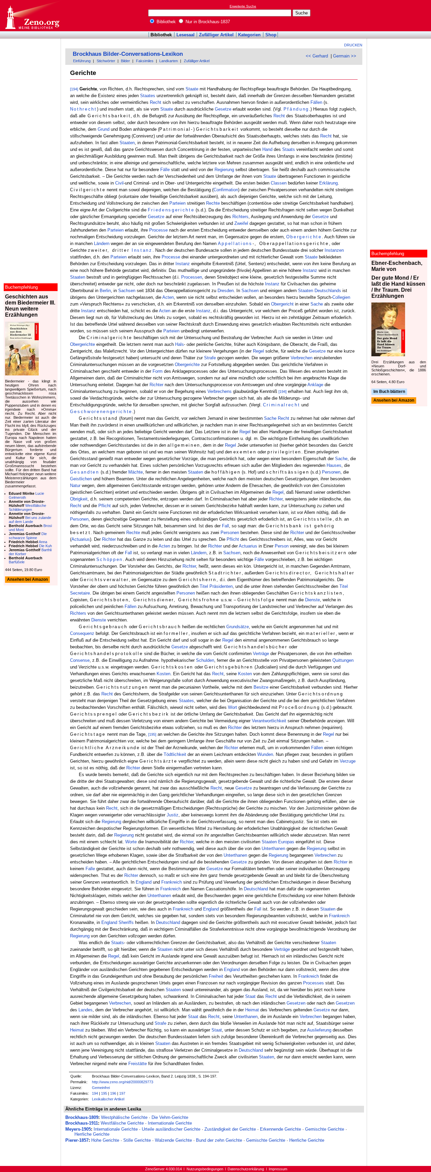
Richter (156, 384)
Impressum (278, 1169)
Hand (267, 149)
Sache (316, 304)
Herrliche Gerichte (91, 1134)
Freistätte (137, 1063)
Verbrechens (219, 391)
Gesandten (84, 472)
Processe (158, 230)
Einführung (82, 61)
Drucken (353, 45)
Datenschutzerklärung (246, 1169)
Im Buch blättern (389, 391)
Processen (191, 277)
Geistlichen (81, 478)
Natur (75, 485)
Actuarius (80, 539)
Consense (80, 660)
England (144, 882)
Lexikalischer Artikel (108, 1099)
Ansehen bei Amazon (393, 400)
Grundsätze (237, 626)
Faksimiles (145, 61)
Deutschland (256, 888)
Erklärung (328, 183)
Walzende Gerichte (173, 1140)
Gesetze (223, 109)
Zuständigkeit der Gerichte (230, 1129)
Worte (131, 841)
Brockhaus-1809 (81, 1117)
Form (158, 371)
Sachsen (126, 290)
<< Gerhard (317, 55)
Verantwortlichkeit (269, 720)
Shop (270, 34)
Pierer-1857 (77, 1140)
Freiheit (216, 976)
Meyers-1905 (78, 1129)
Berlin (105, 290)
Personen (331, 472)
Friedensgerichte (171, 209)
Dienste (312, 599)
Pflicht (104, 505)
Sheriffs (126, 922)
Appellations (235, 243)
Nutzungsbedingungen (205, 1169)
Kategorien (249, 34)
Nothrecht (83, 109)
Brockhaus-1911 (81, 1123)
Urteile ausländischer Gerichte (171, 1129)
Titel (204, 586)
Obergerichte (304, 236)
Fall (225, 525)
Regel (258, 351)
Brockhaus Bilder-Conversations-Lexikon (128, 54)
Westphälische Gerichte (124, 1117)
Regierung (224, 169)
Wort (232, 707)
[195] (152, 734)
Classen (279, 183)
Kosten (163, 673)
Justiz (172, 814)
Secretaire (80, 593)
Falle (90, 868)
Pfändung (296, 109)
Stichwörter (106, 61)
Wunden (265, 754)
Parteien (177, 203)
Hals (179, 344)
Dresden (226, 290)
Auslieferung (319, 1030)
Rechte (213, 203)
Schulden (205, 660)
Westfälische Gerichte (122, 1123)
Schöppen (109, 559)
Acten (168, 297)
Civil (119, 183)
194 (95, 1093)
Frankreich (171, 882)
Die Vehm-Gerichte (170, 1117)
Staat (250, 996)
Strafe (210, 357)
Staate (192, 88)
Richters (240, 216)
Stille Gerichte (137, 1140)
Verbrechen (301, 357)
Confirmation (225, 189)
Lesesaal (185, 34)
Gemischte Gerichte (324, 1129)
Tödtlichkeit (175, 754)
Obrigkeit (79, 498)
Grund (103, 129)
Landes (85, 1009)
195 (104, 1093)
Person (282, 546)
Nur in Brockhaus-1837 (207, 21)
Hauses (334, 465)
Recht (155, 102)
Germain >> (344, 55)
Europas (286, 841)
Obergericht (282, 304)
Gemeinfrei (101, 1088)
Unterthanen (273, 848)
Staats (288, 149)
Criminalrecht (281, 404)
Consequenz (82, 633)
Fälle (165, 169)
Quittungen (343, 660)
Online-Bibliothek (32, 15)
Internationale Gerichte (170, 1123)
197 (122, 1093)
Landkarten (168, 61)
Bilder (125, 61)
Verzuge (348, 761)
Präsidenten (221, 586)
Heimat (252, 1009)
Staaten (127, 142)
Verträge (261, 653)
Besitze (261, 687)
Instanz (142, 250)
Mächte (135, 472)
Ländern (101, 243)
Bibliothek (165, 21)
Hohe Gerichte (105, 1140)
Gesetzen (296, 1003)
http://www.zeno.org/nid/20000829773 (122, 1082)
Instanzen (334, 250)
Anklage (315, 384)
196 (113, 1093)
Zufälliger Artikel (216, 34)
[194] (74, 89)
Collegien (341, 297)
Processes (313, 982)
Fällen (316, 102)
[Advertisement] (400, 15)
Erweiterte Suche (243, 6)
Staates (147, 95)
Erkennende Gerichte (280, 1129)
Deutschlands (327, 290)
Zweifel (241, 223)
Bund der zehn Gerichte (219, 1140)
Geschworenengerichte (101, 411)
